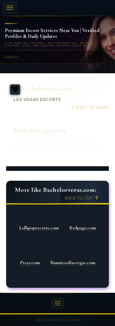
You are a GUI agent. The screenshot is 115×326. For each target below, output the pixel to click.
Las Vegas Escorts (37, 99)
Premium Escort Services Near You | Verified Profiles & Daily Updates (52, 33)
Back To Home (92, 107)
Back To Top (79, 198)
